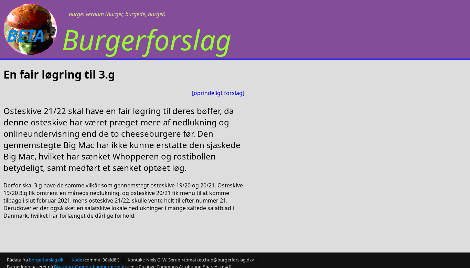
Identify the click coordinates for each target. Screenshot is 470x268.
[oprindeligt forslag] (218, 93)
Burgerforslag (146, 39)
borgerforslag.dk (46, 260)
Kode (77, 260)
